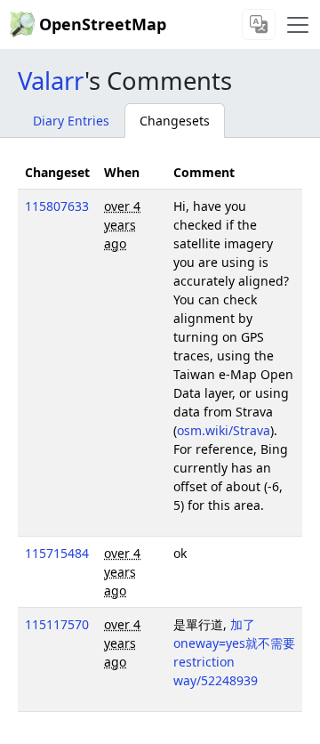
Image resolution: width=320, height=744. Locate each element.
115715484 (57, 553)
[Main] (297, 25)
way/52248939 (215, 680)
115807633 (57, 206)
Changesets (175, 120)
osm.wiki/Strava (223, 430)
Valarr (51, 80)
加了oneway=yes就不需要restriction (234, 643)
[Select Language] (259, 24)
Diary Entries (71, 120)
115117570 (57, 624)
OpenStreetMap (102, 24)
